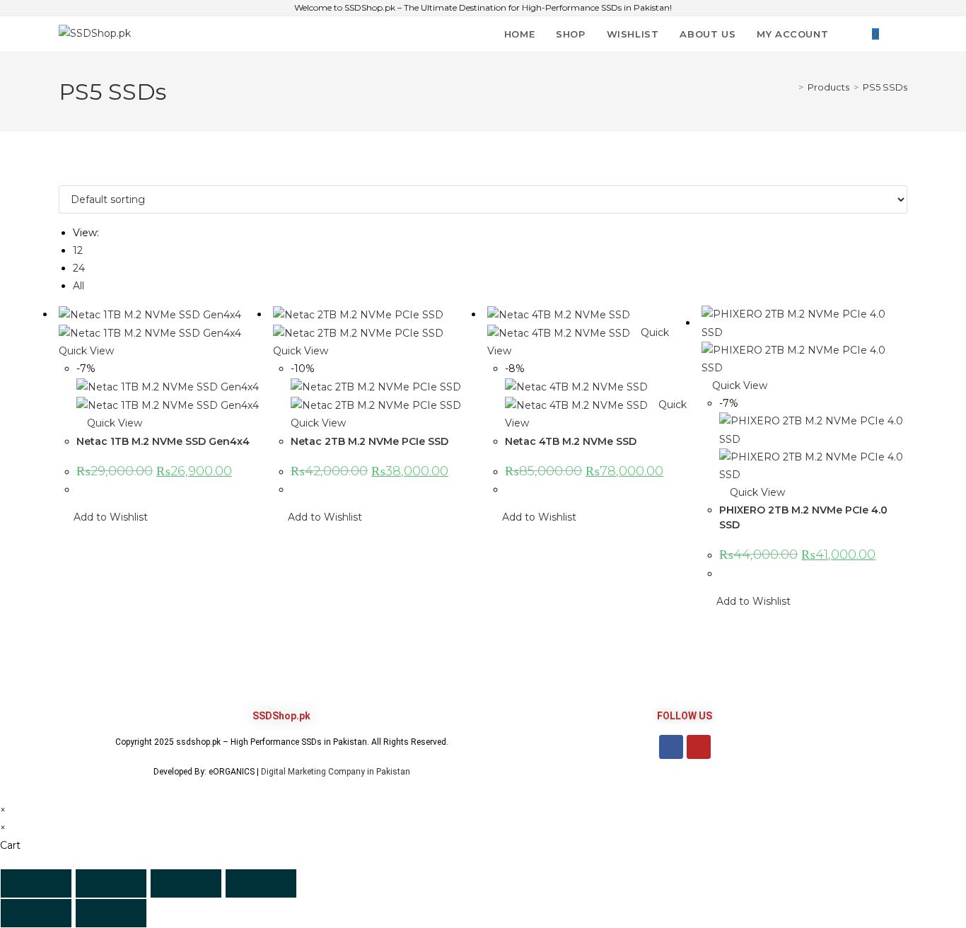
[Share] (186, 883)
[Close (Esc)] (261, 883)
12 (78, 250)
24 (79, 268)
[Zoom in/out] (36, 883)
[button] (103, 517)
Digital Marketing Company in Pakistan (335, 772)
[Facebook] (671, 747)
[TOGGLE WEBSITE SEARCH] (904, 34)
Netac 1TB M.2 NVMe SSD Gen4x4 (163, 441)
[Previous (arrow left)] (36, 913)
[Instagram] (699, 747)
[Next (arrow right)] (111, 913)
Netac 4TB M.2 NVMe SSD (570, 441)
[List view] (70, 175)
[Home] (790, 87)
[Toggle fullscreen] (111, 883)
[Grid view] (62, 175)
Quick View (113, 423)
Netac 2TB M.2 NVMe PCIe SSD (369, 441)
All (78, 285)
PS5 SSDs (885, 87)
